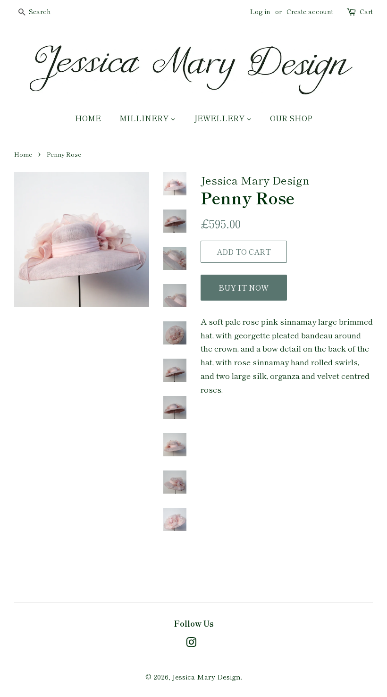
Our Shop (291, 118)
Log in (260, 11)
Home (88, 118)
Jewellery (220, 118)
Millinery (144, 118)
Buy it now (244, 287)
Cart (366, 11)
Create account (309, 11)
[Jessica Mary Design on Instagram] (191, 643)
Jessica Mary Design (206, 676)
